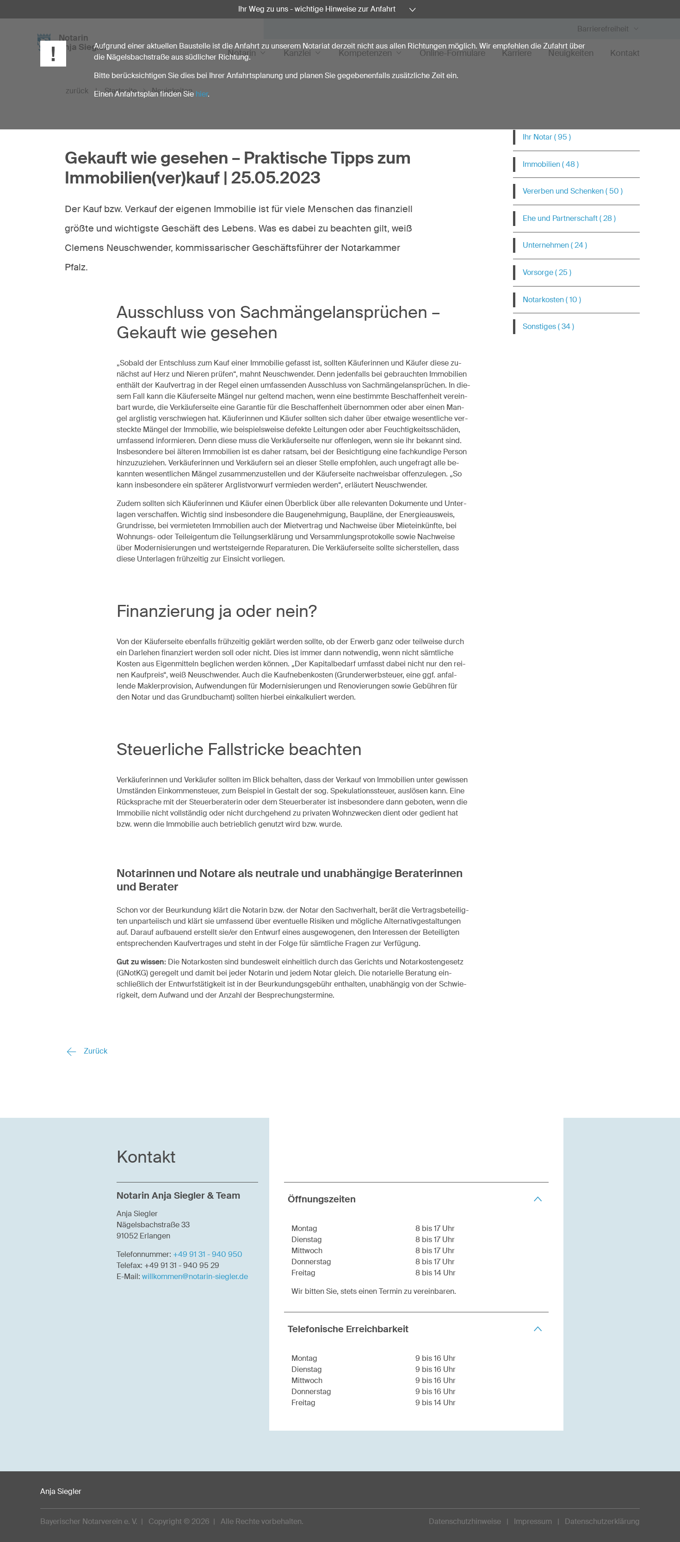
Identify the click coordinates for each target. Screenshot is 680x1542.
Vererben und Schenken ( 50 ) (573, 191)
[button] (416, 1199)
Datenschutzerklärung (602, 1521)
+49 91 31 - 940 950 (207, 1254)
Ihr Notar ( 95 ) (547, 137)
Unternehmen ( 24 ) (555, 245)
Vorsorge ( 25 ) (547, 272)
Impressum (533, 1521)
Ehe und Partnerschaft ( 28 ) (569, 218)
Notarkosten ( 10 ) (552, 300)
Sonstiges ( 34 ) (548, 326)
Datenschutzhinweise (465, 1521)
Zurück (94, 1051)
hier (202, 94)
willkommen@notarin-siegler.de (195, 1276)
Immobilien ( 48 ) (551, 164)
